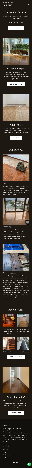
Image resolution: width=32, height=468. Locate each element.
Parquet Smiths (16, 18)
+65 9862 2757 (16, 28)
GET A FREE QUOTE (16, 84)
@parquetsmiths (15, 16)
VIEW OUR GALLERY (16, 356)
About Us (5, 449)
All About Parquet (8, 455)
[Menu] (28, 4)
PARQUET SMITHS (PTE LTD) (18, 465)
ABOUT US (16, 138)
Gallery (5, 452)
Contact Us (6, 458)
